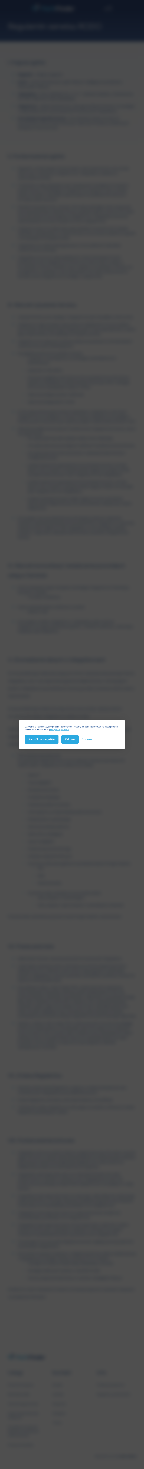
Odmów (70, 739)
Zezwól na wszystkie (42, 739)
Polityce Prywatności (59, 729)
